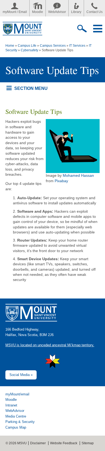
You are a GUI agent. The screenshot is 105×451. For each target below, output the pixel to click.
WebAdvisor (57, 12)
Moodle (37, 12)
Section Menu (31, 88)
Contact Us (94, 12)
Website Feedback (63, 443)
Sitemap (88, 443)
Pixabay (61, 181)
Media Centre (15, 416)
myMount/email (17, 394)
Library (76, 12)
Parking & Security (20, 422)
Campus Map (15, 427)
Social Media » (21, 375)
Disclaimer (38, 443)
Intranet (11, 405)
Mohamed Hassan (78, 175)
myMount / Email (15, 12)
